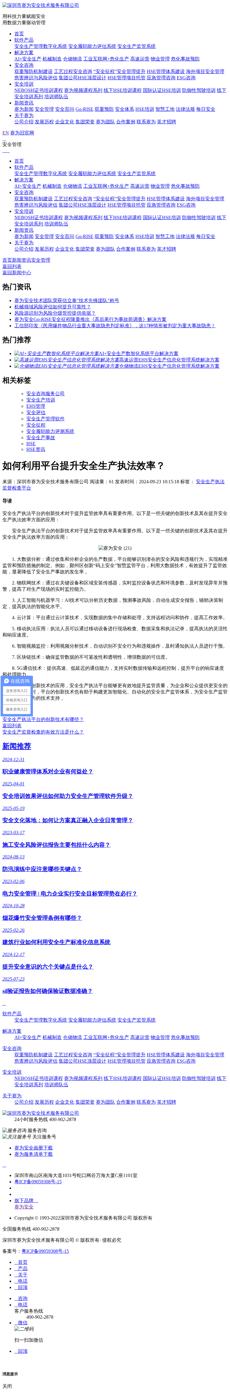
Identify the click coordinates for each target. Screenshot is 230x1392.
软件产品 (24, 40)
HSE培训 (144, 109)
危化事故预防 (185, 58)
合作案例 (125, 121)
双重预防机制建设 (33, 71)
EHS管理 (35, 406)
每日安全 (205, 109)
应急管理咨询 (161, 77)
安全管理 (44, 109)
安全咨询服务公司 (45, 393)
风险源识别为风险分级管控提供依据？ (55, 313)
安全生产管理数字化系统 (40, 46)
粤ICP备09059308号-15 (38, 1181)
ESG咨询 (186, 77)
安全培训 (24, 84)
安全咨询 (24, 65)
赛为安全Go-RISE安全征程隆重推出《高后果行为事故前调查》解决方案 (90, 319)
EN (5, 132)
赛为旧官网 (22, 132)
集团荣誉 (85, 121)
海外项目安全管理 (205, 71)
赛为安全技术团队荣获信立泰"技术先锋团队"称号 (66, 300)
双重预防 (104, 109)
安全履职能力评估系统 (92, 46)
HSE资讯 (35, 449)
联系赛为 (146, 121)
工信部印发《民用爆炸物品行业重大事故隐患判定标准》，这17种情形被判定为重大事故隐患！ (115, 325)
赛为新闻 (24, 109)
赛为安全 (24, 1206)
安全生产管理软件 (45, 418)
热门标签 (24, 1187)
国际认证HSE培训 (162, 90)
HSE (31, 443)
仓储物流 (72, 58)
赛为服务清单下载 (33, 1154)
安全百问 (64, 109)
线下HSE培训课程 (123, 90)
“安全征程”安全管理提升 (119, 71)
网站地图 (24, 1194)
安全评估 (36, 412)
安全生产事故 (40, 437)
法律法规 (185, 109)
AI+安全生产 (27, 58)
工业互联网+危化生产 (106, 58)
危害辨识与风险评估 (36, 77)
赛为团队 (105, 121)
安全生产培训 (40, 399)
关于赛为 (24, 115)
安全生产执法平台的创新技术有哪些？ (43, 719)
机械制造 (52, 58)
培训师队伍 (56, 96)
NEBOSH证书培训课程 (38, 90)
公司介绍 (24, 121)
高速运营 (139, 58)
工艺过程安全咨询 (73, 71)
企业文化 (64, 121)
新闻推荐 (16, 746)
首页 (19, 33)
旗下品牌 (26, 1200)
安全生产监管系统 (136, 46)
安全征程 (36, 425)
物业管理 (160, 58)
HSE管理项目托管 (127, 77)
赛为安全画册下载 (33, 1147)
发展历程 (44, 121)
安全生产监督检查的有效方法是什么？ (43, 731)
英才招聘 (166, 121)
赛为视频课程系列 (83, 90)
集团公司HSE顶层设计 (82, 77)
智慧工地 (165, 109)
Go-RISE (84, 109)
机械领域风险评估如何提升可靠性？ (52, 306)
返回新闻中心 (16, 272)
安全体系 (124, 109)
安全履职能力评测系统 (50, 431)
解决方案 (24, 52)
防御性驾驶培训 (199, 90)
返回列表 (12, 266)
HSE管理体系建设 (166, 71)
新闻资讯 (24, 102)
